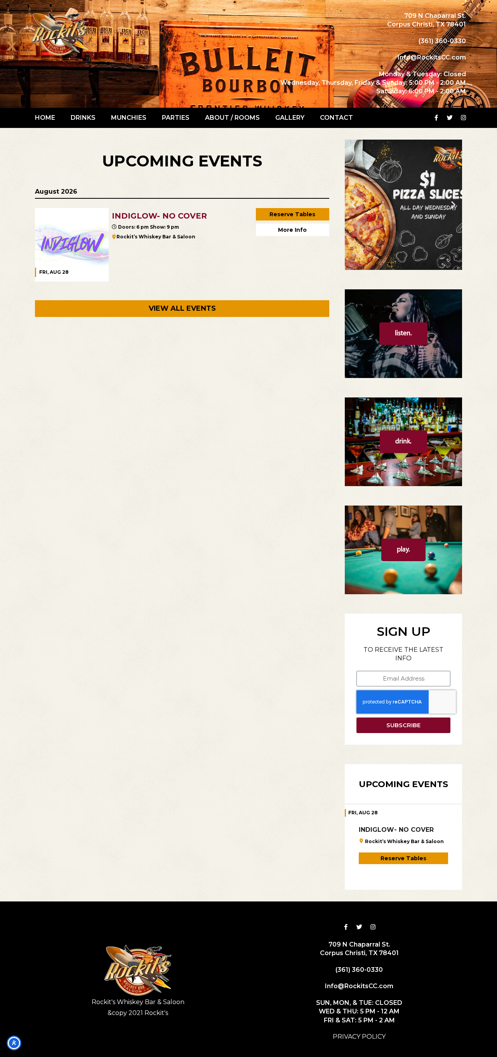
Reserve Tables (292, 214)
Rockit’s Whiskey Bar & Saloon (155, 237)
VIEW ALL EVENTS (182, 308)
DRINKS (83, 117)
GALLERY (289, 117)
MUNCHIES (128, 117)
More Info (292, 229)
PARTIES (175, 117)
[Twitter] (450, 118)
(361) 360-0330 (442, 41)
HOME (45, 117)
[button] (353, 205)
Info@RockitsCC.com (432, 57)
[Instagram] (463, 118)
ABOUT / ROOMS (232, 117)
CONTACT (336, 117)
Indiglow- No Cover (396, 829)
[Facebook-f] (436, 118)
